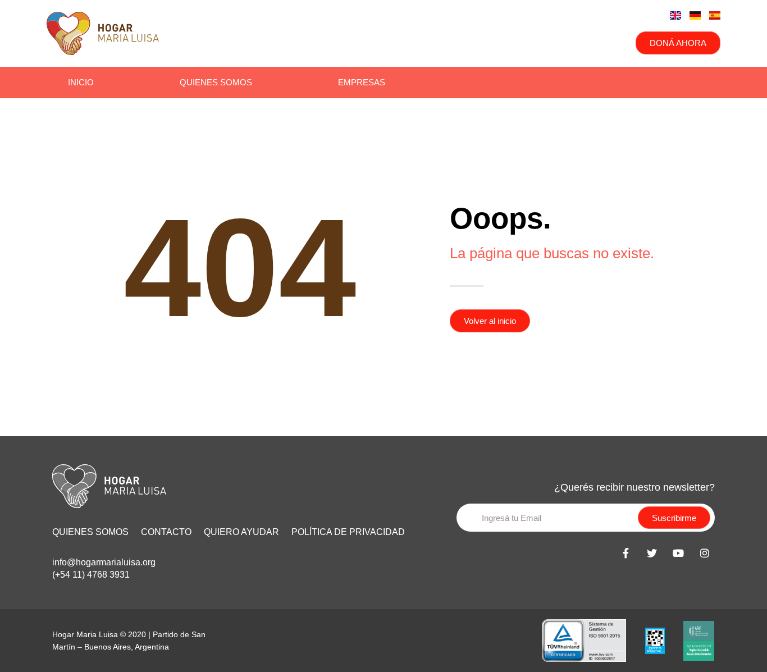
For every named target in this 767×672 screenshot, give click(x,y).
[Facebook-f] (625, 553)
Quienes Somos (216, 82)
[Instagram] (705, 553)
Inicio (81, 82)
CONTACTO (166, 532)
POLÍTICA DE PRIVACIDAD (348, 532)
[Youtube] (678, 553)
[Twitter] (652, 553)
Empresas (361, 82)
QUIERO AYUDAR (241, 532)
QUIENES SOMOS (90, 532)
